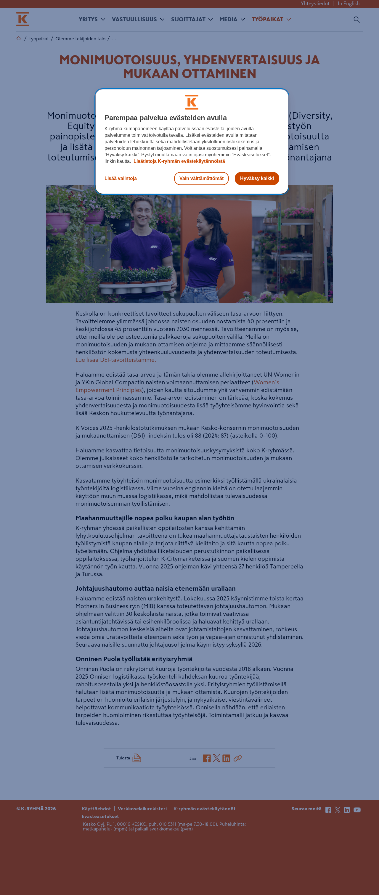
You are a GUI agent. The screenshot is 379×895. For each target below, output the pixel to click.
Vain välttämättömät (201, 178)
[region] (192, 141)
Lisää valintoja (121, 178)
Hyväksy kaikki (257, 178)
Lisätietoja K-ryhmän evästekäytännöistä (178, 161)
